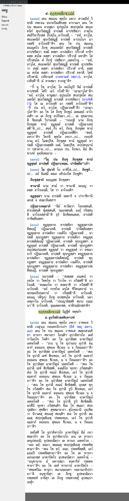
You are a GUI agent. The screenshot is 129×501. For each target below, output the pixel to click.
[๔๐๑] (34, 276)
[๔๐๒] (34, 322)
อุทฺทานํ (13, 2)
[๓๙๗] (34, 18)
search (20, 2)
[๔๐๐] (34, 224)
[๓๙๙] (34, 169)
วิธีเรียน (4, 17)
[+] (25, 2)
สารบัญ (4, 29)
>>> (7, 2)
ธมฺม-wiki (5, 25)
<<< (3, 2)
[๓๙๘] (34, 159)
